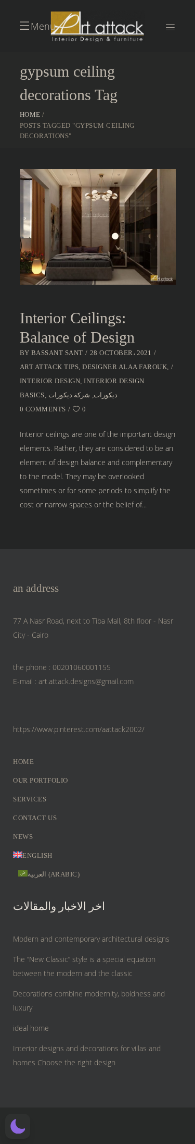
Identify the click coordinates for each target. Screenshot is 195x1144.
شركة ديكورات (69, 395)
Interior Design (50, 381)
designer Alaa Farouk (124, 367)
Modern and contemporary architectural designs (91, 939)
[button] (17, 1126)
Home (30, 114)
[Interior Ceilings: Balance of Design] (98, 227)
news (23, 837)
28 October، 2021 (121, 353)
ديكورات (106, 395)
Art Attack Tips (49, 367)
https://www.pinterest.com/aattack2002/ (79, 729)
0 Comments (43, 409)
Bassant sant (57, 353)
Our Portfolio (40, 780)
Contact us (35, 818)
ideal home (31, 1028)
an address (36, 588)
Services (29, 799)
